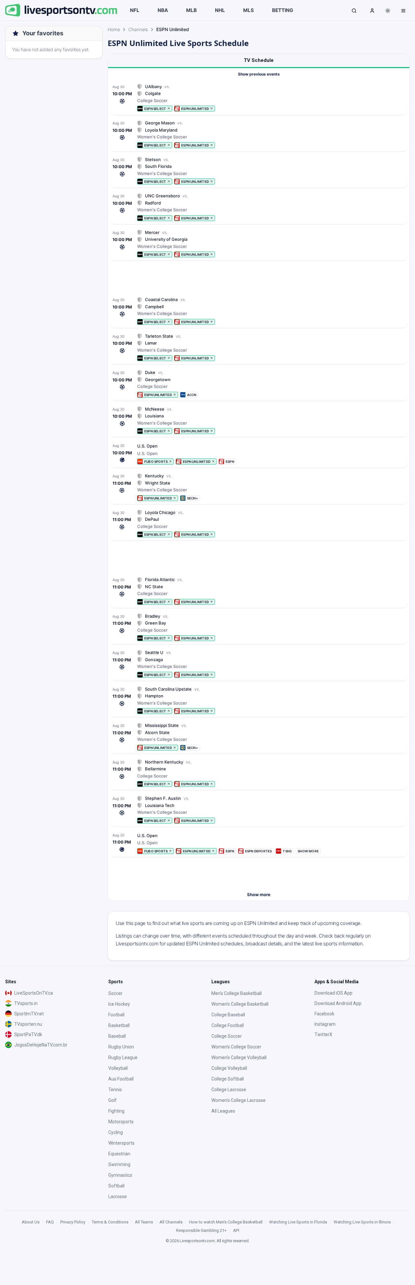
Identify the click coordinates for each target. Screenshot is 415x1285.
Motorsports (121, 1121)
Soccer (115, 993)
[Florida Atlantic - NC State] (259, 590)
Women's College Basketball (239, 1004)
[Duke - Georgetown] (259, 383)
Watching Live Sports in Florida (298, 1222)
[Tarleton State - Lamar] (259, 347)
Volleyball (118, 1068)
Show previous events (259, 74)
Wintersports (121, 1143)
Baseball (117, 1036)
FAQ (50, 1222)
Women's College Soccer (236, 1046)
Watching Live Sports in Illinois (362, 1222)
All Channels (171, 1222)
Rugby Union (121, 1046)
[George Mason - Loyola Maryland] (259, 134)
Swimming (119, 1164)
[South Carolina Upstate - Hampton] (259, 700)
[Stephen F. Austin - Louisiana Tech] (259, 809)
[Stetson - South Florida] (259, 170)
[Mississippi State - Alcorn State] (259, 736)
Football (116, 1014)
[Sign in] (372, 10)
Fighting (116, 1111)
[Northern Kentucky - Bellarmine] (259, 773)
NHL (220, 10)
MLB (191, 10)
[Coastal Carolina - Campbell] (259, 310)
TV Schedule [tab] (259, 60)
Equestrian (119, 1153)
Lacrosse (117, 1196)
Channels (138, 29)
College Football (227, 1025)
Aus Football (121, 1078)
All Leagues (223, 1111)
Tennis (115, 1089)
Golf (112, 1100)
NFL (134, 10)
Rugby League (122, 1057)
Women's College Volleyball (239, 1057)
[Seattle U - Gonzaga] (259, 663)
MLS (248, 10)
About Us (31, 1222)
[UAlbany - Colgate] (259, 97)
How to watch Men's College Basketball (226, 1222)
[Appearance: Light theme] (387, 10)
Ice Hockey (119, 1004)
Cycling (115, 1132)
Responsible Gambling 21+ (201, 1230)
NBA (163, 10)
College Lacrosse (228, 1089)
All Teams (144, 1222)
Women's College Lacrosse (238, 1100)
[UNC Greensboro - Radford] (259, 207)
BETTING (282, 10)
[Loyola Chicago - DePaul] (259, 523)
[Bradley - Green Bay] (259, 627)
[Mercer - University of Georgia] (259, 243)
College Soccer (226, 1036)
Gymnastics (120, 1175)
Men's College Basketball (236, 993)
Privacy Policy (72, 1222)
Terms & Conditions (110, 1222)
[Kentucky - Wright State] (259, 487)
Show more (258, 894)
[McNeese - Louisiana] (259, 420)
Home (114, 29)
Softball (116, 1185)
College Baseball (228, 1014)
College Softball (227, 1078)
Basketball (119, 1025)
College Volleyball (229, 1068)
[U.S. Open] (259, 453)
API (236, 1230)
